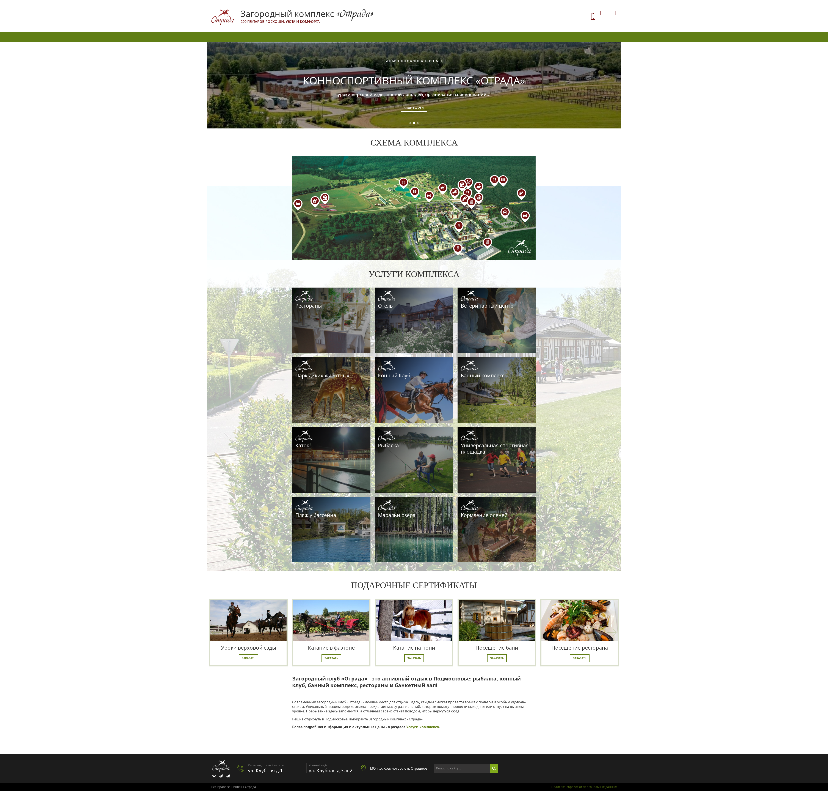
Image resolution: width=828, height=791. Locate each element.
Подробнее (414, 107)
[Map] (414, 208)
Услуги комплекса (422, 727)
